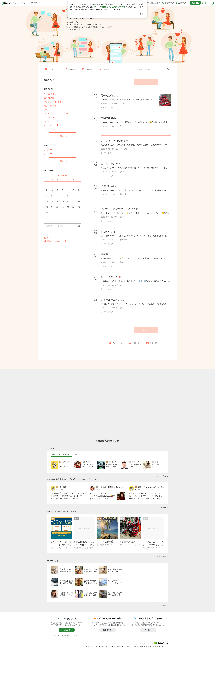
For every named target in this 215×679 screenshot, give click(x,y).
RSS (49, 238)
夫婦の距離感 (49, 98)
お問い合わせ (105, 646)
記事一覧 (71, 69)
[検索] (168, 69)
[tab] (61, 455)
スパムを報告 (92, 646)
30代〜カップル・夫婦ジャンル (61, 454)
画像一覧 (88, 69)
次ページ (145, 82)
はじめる (67, 630)
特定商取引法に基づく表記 (151, 646)
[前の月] (54, 175)
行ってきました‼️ (51, 125)
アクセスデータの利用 (130, 646)
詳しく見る (107, 630)
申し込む (148, 630)
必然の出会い (49, 109)
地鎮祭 (46, 121)
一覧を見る (62, 136)
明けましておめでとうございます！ (58, 113)
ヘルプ (166, 646)
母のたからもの (50, 94)
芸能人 (76, 454)
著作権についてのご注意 (56, 241)
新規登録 (195, 3)
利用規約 (117, 646)
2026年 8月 (63, 175)
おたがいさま (49, 117)
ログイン (208, 3)
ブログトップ (53, 69)
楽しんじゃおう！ (51, 106)
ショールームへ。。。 (52, 129)
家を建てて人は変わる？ (53, 102)
